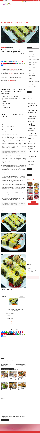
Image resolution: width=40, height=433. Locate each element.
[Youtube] (38, 0)
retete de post (32, 149)
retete (33, 100)
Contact (20, 0)
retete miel (30, 163)
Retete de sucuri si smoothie (34, 72)
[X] (37, 0)
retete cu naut (31, 130)
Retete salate (31, 84)
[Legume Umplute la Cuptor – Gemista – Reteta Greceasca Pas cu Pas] (22, 374)
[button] (38, 22)
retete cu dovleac (31, 118)
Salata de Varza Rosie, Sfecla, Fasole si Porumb (6, 365)
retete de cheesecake (31, 141)
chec (33, 95)
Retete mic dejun (32, 83)
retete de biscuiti (31, 140)
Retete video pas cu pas (14, 22)
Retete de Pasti (31, 65)
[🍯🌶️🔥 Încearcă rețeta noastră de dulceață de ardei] (36, 197)
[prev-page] (1, 391)
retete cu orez (31, 131)
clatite (36, 95)
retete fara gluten (30, 154)
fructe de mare (31, 98)
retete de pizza (30, 148)
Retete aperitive (32, 54)
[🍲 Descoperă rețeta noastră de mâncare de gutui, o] (36, 191)
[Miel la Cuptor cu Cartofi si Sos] (13, 385)
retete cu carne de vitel (32, 112)
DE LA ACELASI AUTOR (18, 369)
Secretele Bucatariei (22, 22)
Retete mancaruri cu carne (13, 24)
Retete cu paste (32, 57)
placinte (30, 100)
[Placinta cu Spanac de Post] (22, 385)
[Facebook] (31, 0)
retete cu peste (32, 133)
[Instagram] (33, 0)
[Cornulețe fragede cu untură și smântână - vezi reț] (30, 191)
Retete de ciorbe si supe (33, 62)
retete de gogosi (31, 143)
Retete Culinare (6, 22)
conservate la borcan (11, 80)
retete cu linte (31, 127)
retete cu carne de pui (32, 108)
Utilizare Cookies (15, 0)
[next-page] (3, 391)
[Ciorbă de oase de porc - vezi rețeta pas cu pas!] (36, 185)
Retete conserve (32, 56)
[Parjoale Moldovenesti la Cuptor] (4, 385)
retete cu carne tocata (32, 114)
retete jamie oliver (31, 161)
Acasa (2, 22)
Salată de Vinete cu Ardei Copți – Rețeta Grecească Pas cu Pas (13, 378)
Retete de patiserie (32, 67)
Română (24, 1)
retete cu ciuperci (32, 116)
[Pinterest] (35, 0)
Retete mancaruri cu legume (34, 81)
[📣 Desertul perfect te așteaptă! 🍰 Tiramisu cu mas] (30, 185)
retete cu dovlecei (32, 119)
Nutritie (27, 22)
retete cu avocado (31, 103)
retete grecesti (32, 156)
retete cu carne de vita (15, 358)
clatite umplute (30, 96)
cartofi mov (29, 95)
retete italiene (31, 159)
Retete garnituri (32, 75)
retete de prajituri (33, 151)
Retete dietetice (32, 73)
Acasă (1, 24)
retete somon (31, 164)
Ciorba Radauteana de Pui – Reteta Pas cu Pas (21, 365)
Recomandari (30, 51)
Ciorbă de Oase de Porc (4, 377)
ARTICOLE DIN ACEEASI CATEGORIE (7, 369)
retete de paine (31, 146)
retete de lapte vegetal (32, 144)
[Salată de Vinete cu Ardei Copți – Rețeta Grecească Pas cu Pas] (13, 374)
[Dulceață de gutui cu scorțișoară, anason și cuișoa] (30, 197)
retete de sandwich (31, 153)
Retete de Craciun (32, 64)
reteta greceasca (12, 69)
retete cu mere (31, 128)
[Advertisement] (20, 13)
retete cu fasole (31, 121)
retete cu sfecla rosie (32, 135)
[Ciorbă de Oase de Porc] (4, 374)
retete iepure (30, 158)
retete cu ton (31, 136)
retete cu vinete (31, 138)
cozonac (35, 96)
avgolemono (11, 73)
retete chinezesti (31, 101)
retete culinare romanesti (31, 124)
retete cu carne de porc (8, 358)
